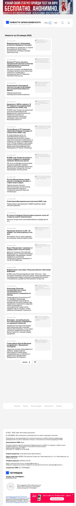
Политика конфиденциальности (17, 502)
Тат (55, 23)
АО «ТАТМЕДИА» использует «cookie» (19, 498)
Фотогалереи (36, 406)
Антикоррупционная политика (16, 497)
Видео (25, 406)
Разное (59, 406)
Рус (46, 23)
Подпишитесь (57, 499)
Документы (48, 406)
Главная (17, 406)
